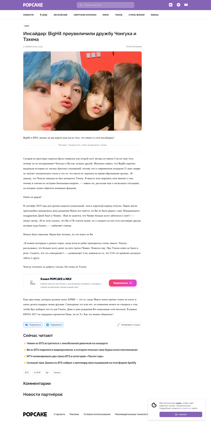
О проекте (59, 414)
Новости (28, 14)
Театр (118, 14)
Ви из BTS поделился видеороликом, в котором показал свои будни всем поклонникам (82, 349)
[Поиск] (80, 5)
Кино (106, 14)
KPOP (27, 26)
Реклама (74, 414)
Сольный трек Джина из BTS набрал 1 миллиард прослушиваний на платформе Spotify (81, 362)
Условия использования (97, 414)
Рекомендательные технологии (132, 414)
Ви (47, 372)
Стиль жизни (137, 14)
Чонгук (57, 372)
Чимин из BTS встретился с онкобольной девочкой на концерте (67, 343)
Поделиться (35, 325)
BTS (27, 372)
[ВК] (171, 5)
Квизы (154, 14)
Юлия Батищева (134, 46)
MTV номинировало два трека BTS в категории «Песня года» (65, 356)
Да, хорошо (181, 414)
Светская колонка (85, 14)
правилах (186, 408)
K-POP (43, 14)
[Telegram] (178, 5)
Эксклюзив (60, 14)
